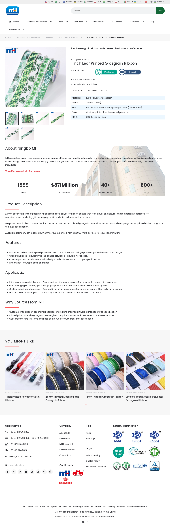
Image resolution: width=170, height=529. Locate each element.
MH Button (108, 506)
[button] (88, 522)
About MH (64, 432)
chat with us (77, 70)
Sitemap (90, 438)
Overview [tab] (77, 91)
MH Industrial (66, 444)
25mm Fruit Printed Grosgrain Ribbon (143, 398)
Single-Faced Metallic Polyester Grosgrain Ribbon (24, 398)
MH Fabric (120, 506)
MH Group (28, 506)
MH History (65, 438)
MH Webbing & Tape (79, 506)
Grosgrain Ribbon (80, 60)
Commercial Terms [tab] (98, 91)
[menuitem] (14, 22)
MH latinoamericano (137, 506)
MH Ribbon (96, 506)
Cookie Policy (93, 460)
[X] (38, 471)
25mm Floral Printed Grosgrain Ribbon (104, 398)
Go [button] (160, 11)
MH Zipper (52, 506)
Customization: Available (84, 84)
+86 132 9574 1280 (18, 444)
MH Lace (63, 506)
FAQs (88, 432)
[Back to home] (12, 10)
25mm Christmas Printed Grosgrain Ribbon (61, 398)
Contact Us (65, 455)
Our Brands (66, 465)
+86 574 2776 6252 (19, 431)
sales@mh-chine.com (20, 456)
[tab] (12, 118)
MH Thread (40, 506)
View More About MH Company (22, 171)
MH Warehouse (67, 449)
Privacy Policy (93, 455)
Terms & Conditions (96, 466)
